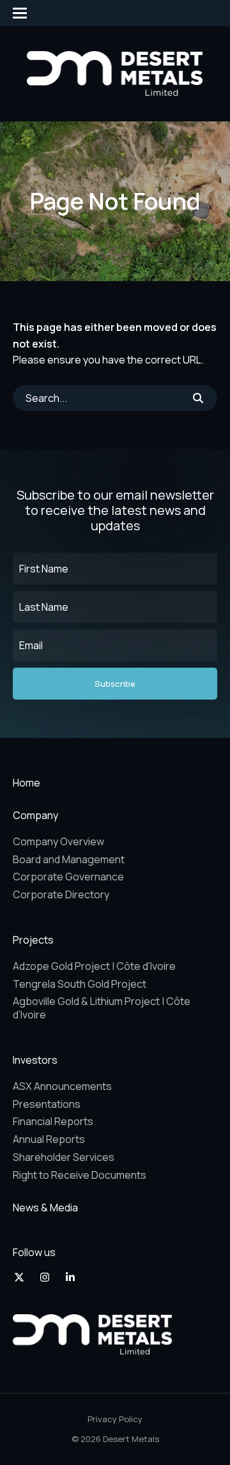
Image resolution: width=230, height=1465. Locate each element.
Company (35, 815)
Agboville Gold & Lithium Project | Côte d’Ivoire (101, 1008)
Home (26, 783)
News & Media (45, 1207)
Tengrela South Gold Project (79, 984)
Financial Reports (53, 1121)
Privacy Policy (115, 1419)
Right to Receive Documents (79, 1175)
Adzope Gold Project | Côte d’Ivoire (94, 966)
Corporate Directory (61, 894)
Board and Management (69, 859)
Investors (35, 1060)
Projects (33, 940)
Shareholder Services (63, 1157)
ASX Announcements (62, 1086)
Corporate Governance (68, 877)
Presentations (46, 1104)
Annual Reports (49, 1139)
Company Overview (58, 841)
